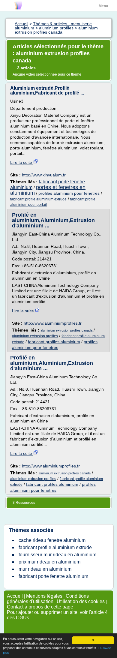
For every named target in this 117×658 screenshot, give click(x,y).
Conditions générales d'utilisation (48, 598)
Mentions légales (44, 596)
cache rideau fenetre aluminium (52, 540)
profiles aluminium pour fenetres (69, 193)
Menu (103, 6)
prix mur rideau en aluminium (49, 561)
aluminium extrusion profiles (35, 336)
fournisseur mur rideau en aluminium (57, 554)
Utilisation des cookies (81, 601)
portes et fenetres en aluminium (48, 190)
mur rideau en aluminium (45, 569)
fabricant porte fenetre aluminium (53, 576)
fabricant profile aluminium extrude (38, 199)
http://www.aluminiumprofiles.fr (53, 323)
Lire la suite (21, 162)
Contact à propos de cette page (40, 606)
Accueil (15, 596)
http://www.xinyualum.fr (44, 175)
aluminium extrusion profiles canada (66, 330)
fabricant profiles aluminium (54, 341)
